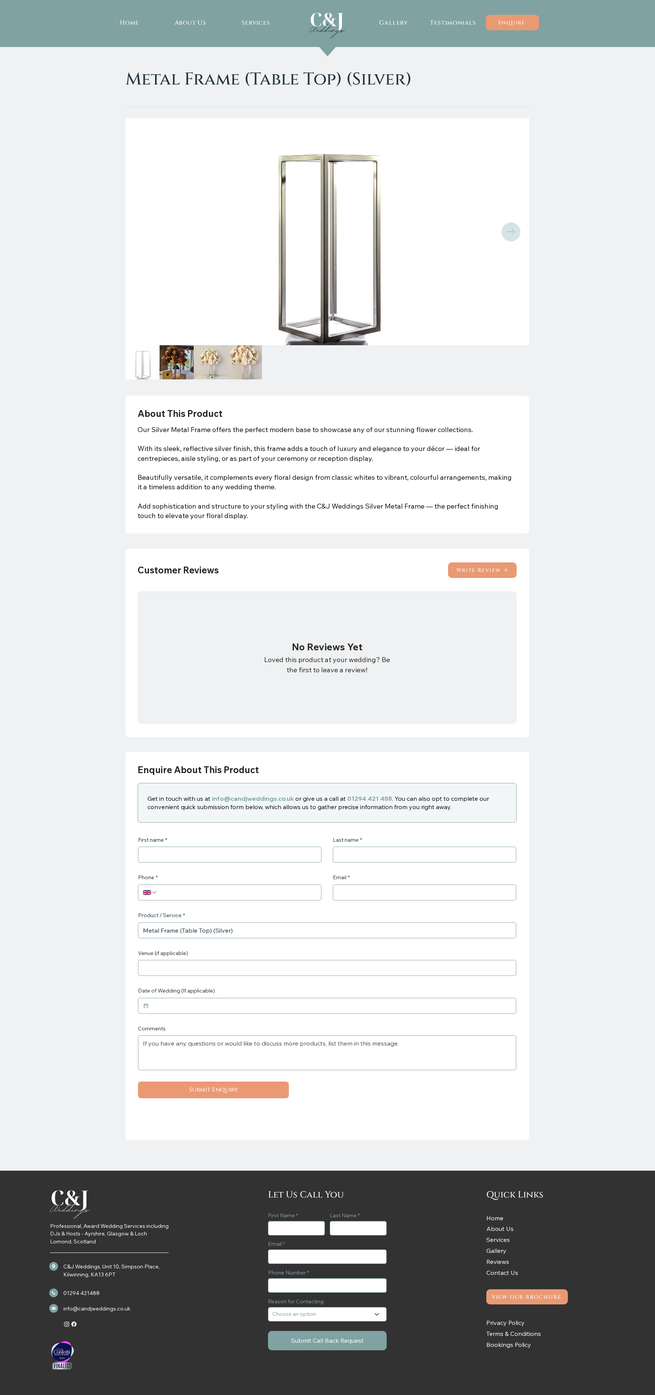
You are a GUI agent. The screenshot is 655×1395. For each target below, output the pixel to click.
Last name (347, 839)
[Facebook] (74, 1324)
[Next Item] (510, 231)
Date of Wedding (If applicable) (176, 990)
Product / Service (161, 915)
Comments (152, 1028)
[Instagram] (66, 1324)
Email (341, 877)
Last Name (343, 1215)
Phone (148, 877)
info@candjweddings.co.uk (253, 798)
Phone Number (287, 1272)
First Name (281, 1215)
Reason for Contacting (296, 1301)
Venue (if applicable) (163, 953)
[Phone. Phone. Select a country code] (150, 892)
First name (152, 839)
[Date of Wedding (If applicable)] (146, 1006)
